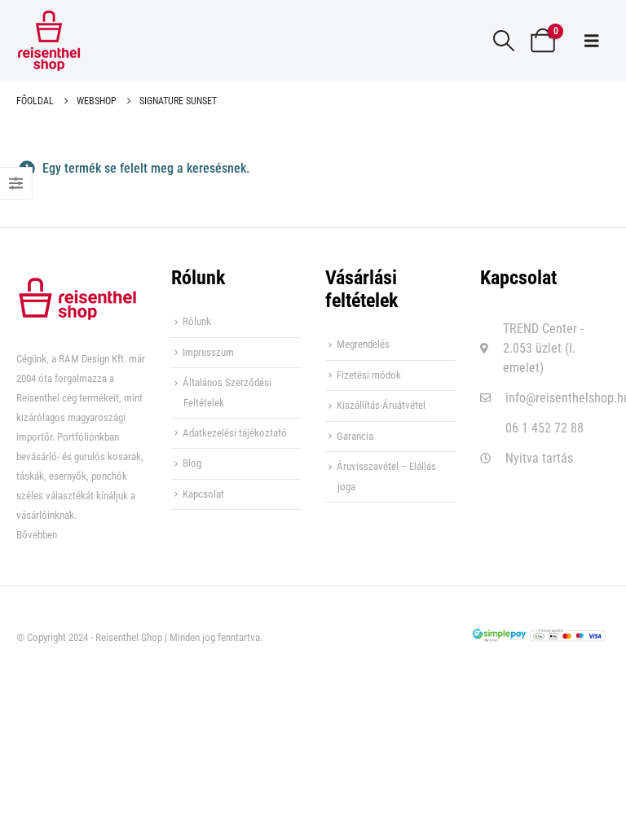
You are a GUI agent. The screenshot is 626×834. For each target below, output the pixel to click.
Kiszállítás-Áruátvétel (381, 405)
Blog (192, 463)
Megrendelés (363, 344)
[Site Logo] (49, 40)
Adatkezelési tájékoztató (235, 433)
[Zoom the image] (77, 286)
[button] (504, 40)
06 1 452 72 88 (544, 428)
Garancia (355, 436)
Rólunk (197, 321)
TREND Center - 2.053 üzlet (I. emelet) (543, 348)
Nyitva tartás (539, 458)
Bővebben (36, 535)
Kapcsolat (203, 494)
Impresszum (208, 352)
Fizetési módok (369, 375)
